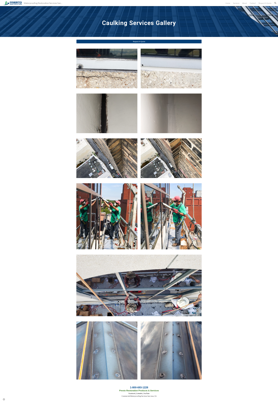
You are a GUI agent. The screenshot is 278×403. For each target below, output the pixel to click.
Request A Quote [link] (265, 3)
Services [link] (236, 3)
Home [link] (227, 3)
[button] (275, 3)
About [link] (244, 3)
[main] (139, 21)
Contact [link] (253, 3)
